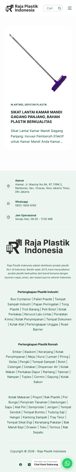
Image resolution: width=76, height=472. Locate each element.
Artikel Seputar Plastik (30, 104)
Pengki (25, 362)
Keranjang (46, 352)
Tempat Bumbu (34, 412)
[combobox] (50, 8)
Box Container (21, 299)
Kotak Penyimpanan (29, 319)
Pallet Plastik (43, 299)
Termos (54, 427)
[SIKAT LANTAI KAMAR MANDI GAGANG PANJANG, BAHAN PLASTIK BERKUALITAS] (38, 61)
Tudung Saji (56, 412)
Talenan (63, 372)
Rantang (49, 372)
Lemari (52, 357)
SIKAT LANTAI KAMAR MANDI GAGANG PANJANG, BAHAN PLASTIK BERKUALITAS (36, 117)
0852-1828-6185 (25, 205)
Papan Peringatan (46, 304)
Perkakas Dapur (29, 372)
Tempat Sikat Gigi (19, 422)
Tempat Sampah (43, 362)
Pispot (37, 397)
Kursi (41, 357)
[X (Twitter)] (29, 464)
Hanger (15, 417)
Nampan (13, 377)
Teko (43, 427)
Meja (31, 357)
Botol (61, 362)
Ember (17, 352)
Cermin (39, 377)
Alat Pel (20, 407)
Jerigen (52, 407)
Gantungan (58, 402)
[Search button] (59, 8)
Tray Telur (57, 417)
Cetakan (30, 367)
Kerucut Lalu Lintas (37, 314)
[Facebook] (20, 464)
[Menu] (70, 8)
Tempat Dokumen (59, 319)
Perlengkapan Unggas (42, 324)
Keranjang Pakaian (48, 422)
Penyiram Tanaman (34, 402)
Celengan (14, 367)
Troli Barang (30, 309)
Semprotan (36, 407)
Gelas (13, 362)
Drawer (31, 427)
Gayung (52, 377)
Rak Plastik (52, 397)
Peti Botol (49, 309)
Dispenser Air (48, 367)
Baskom (30, 352)
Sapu (8, 407)
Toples (26, 377)
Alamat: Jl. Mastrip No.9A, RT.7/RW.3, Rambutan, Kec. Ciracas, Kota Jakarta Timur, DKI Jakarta (42, 188)
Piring (64, 357)
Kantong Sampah (35, 417)
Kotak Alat (17, 324)
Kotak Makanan (19, 397)
